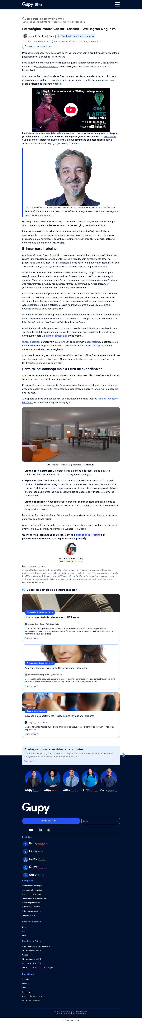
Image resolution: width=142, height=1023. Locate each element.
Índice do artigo (69, 1020)
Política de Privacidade (63, 1013)
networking (56, 488)
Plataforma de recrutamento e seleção (37, 967)
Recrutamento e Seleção (32, 886)
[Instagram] (48, 830)
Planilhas (25, 988)
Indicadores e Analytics (31, 911)
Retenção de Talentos (31, 907)
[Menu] (117, 4)
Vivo (24, 935)
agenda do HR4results (88, 534)
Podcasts (26, 992)
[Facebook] (23, 830)
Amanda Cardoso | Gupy (41, 36)
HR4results (110, 136)
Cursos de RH (27, 955)
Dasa (24, 927)
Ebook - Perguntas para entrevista (36, 946)
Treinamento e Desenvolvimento (35, 898)
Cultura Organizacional (31, 903)
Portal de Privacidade (79, 1013)
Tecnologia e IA (28, 915)
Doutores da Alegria (47, 66)
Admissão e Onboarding (32, 890)
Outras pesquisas (31, 341)
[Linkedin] (40, 829)
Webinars (26, 983)
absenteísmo (93, 341)
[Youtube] (31, 830)
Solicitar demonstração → (51, 821)
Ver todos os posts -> (71, 561)
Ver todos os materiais (31, 1000)
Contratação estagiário (31, 963)
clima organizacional (57, 335)
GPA (24, 931)
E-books (25, 979)
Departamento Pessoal (31, 894)
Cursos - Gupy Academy (32, 996)
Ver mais (28, 761)
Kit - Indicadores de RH (31, 951)
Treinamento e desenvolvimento (45, 18)
